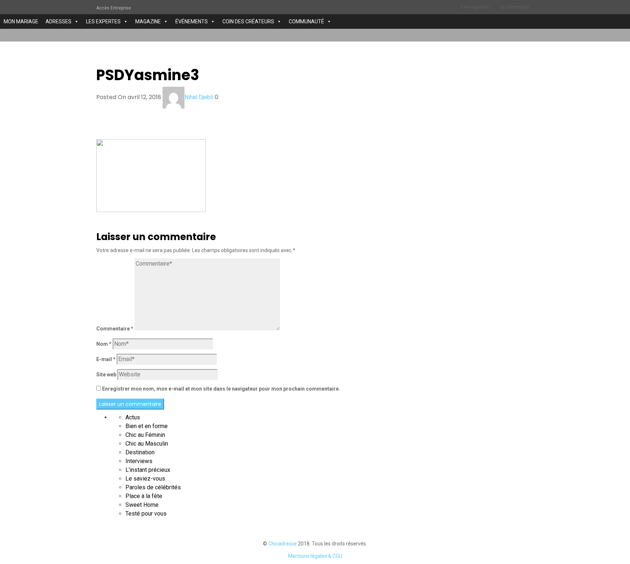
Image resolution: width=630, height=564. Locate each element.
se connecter (514, 7)
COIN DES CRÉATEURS (248, 21)
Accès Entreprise (113, 8)
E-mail (106, 359)
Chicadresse (282, 544)
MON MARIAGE (21, 21)
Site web (106, 374)
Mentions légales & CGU (315, 556)
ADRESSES (58, 21)
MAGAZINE (148, 21)
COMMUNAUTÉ (306, 21)
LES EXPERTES (103, 21)
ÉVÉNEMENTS (191, 21)
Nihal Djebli (198, 97)
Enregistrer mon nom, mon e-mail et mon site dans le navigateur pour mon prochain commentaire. (221, 389)
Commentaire (114, 329)
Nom (104, 344)
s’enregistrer (474, 7)
